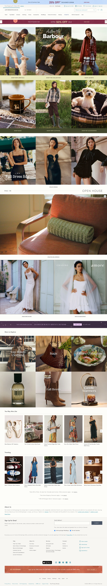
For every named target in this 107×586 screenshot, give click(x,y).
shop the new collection (53, 257)
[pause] (105, 196)
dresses (46, 512)
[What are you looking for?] (94, 10)
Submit (96, 523)
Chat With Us (84, 550)
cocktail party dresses (83, 512)
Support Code (45, 583)
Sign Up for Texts (85, 547)
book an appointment (80, 316)
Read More (7, 514)
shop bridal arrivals (27, 316)
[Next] (105, 21)
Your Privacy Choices (54, 583)
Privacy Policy (69, 534)
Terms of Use (15, 583)
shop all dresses (53, 187)
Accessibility (31, 583)
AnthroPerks (84, 544)
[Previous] (1, 21)
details (22, 6)
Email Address (58, 520)
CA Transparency (23, 583)
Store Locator (84, 541)
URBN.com (38, 583)
